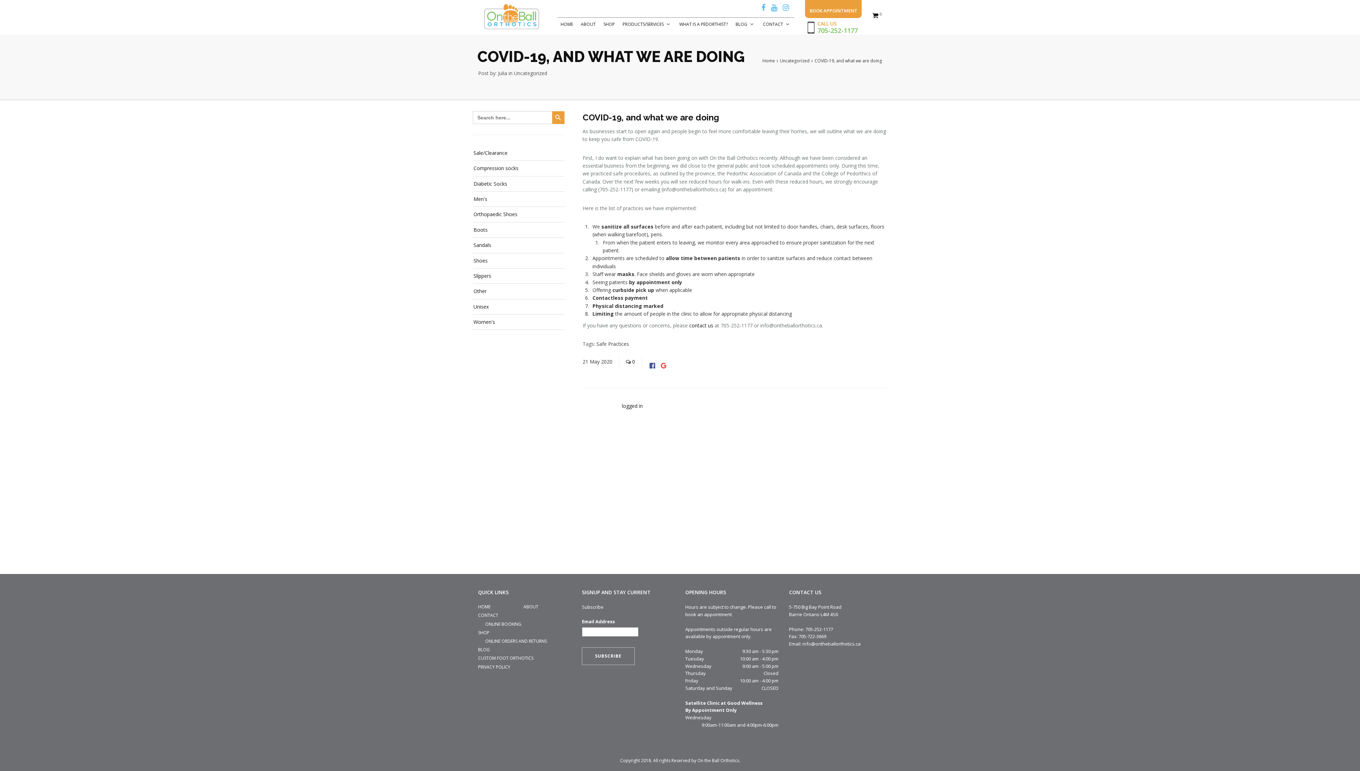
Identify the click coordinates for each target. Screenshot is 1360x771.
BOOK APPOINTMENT (833, 10)
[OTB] (511, 17)
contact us (701, 325)
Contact (773, 24)
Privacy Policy (494, 667)
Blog (741, 24)
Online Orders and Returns (516, 641)
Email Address (598, 621)
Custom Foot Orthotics (505, 658)
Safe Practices (612, 344)
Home (567, 24)
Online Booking (503, 624)
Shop (609, 24)
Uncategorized (530, 73)
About (588, 24)
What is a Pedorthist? (703, 24)
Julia (502, 73)
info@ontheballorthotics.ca (832, 644)
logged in (632, 406)
